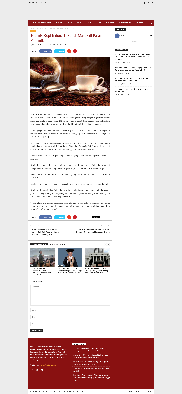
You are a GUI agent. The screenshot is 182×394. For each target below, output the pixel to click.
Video (88, 23)
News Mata (60, 23)
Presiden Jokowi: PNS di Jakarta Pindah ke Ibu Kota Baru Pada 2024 (133, 79)
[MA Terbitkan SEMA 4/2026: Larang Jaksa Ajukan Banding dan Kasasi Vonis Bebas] (97, 257)
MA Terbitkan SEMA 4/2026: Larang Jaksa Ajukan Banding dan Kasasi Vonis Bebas (96, 270)
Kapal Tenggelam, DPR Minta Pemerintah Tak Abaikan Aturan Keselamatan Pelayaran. (45, 232)
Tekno (98, 23)
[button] (150, 23)
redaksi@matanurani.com (48, 365)
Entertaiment (125, 23)
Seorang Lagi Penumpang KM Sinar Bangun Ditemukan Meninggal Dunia (93, 230)
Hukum (60, 266)
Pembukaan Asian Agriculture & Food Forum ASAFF (131, 90)
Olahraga (110, 23)
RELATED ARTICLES (39, 244)
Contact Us (148, 391)
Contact (139, 23)
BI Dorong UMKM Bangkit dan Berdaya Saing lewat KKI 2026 (90, 369)
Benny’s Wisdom (45, 23)
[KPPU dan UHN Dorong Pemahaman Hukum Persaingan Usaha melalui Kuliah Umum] (42, 257)
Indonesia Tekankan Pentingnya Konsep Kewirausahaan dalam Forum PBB (133, 68)
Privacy (130, 391)
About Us (139, 391)
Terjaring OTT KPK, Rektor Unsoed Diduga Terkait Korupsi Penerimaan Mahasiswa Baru (70, 270)
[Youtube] (152, 3)
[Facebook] (144, 3)
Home (33, 23)
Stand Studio (80, 391)
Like (150, 36)
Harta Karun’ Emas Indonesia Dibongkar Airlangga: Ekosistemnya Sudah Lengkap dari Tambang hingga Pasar (91, 377)
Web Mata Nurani (38, 45)
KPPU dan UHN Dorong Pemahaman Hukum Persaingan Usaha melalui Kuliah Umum (40, 271)
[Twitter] (148, 3)
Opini (79, 23)
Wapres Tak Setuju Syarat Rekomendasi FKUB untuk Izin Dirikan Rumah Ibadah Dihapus (132, 56)
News (69, 23)
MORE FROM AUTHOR (57, 244)
